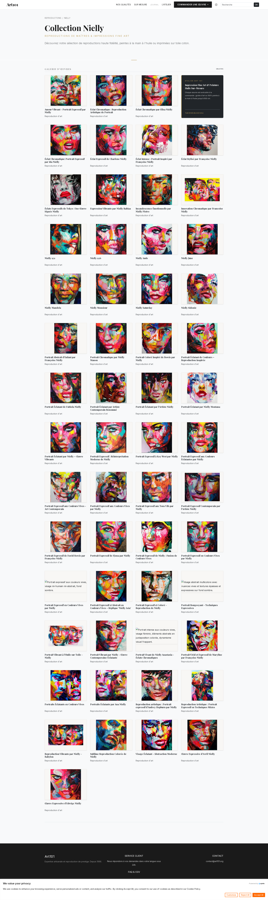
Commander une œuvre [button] (192, 4)
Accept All (258, 895)
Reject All (245, 895)
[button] (216, 4)
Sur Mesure (140, 4)
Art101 (12, 4)
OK (256, 4)
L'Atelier (166, 4)
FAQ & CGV (134, 872)
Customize (231, 895)
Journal (154, 5)
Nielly (67, 18)
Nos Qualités (123, 4)
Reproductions (53, 18)
